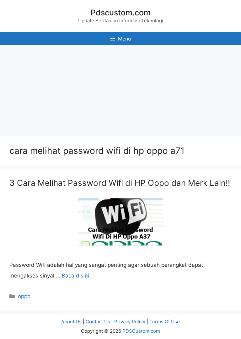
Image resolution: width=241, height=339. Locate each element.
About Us (71, 322)
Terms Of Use (164, 322)
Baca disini (75, 275)
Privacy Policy (129, 322)
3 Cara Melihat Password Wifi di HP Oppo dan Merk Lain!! (119, 183)
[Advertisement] (120, 89)
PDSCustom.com (141, 331)
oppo (24, 296)
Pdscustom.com (121, 12)
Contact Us (98, 322)
